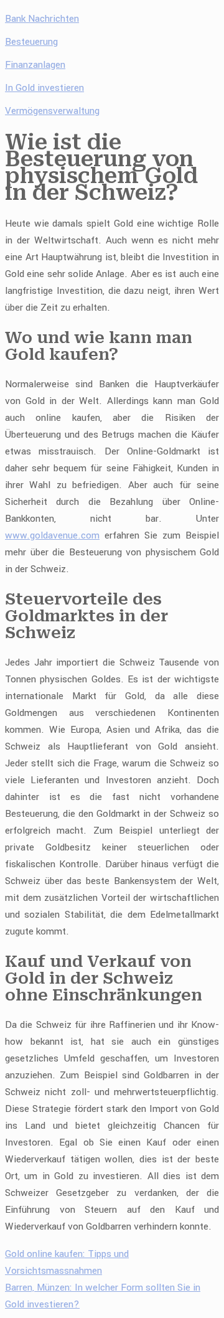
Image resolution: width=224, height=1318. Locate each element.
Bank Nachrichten (42, 19)
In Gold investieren (44, 88)
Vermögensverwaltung (52, 111)
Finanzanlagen (35, 65)
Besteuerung (31, 42)
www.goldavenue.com (52, 535)
